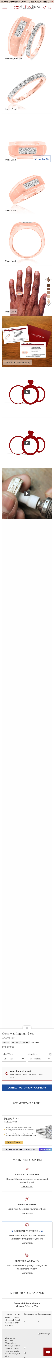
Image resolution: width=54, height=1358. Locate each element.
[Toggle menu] (4, 7)
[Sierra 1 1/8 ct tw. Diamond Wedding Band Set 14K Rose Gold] (27, 341)
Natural (5, 1042)
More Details (35, 1042)
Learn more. (27, 1186)
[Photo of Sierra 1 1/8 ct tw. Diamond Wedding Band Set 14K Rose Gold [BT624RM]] (27, 139)
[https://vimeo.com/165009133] (27, 392)
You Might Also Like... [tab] (27, 1103)
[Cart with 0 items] (50, 7)
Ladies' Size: (7, 1054)
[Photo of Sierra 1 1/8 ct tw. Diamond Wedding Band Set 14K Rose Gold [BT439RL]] (27, 88)
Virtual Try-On (42, 159)
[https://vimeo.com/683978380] (27, 493)
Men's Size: (33, 1054)
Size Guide (50, 1054)
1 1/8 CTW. (25, 1042)
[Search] (44, 7)
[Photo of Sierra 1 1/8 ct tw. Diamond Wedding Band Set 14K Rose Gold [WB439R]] (27, 37)
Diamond (15, 1042)
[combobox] (14, 1059)
